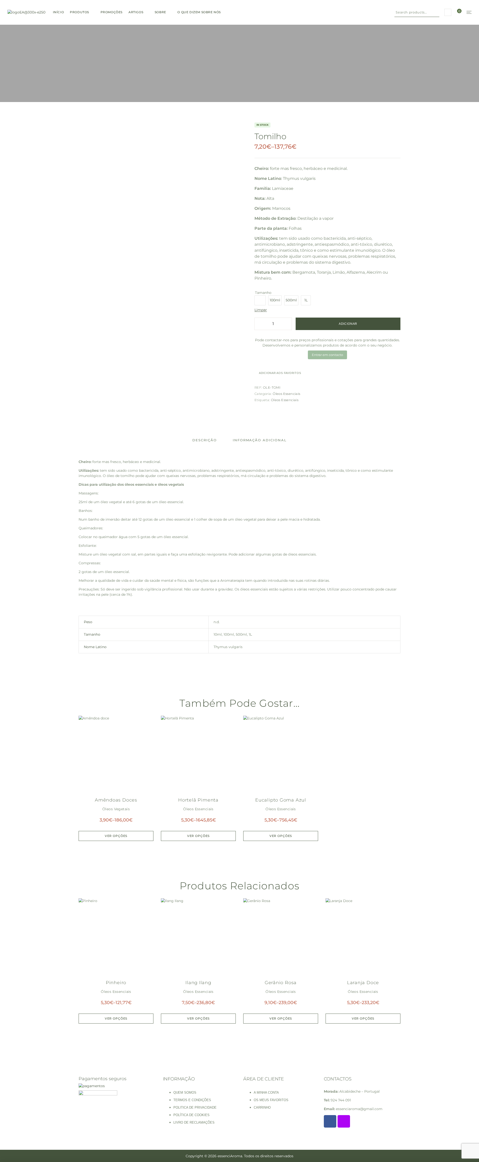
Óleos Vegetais (116, 809)
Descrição (204, 440)
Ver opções (116, 836)
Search (436, 12)
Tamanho (263, 292)
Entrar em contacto (327, 355)
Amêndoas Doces (116, 800)
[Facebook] (330, 1121)
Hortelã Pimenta (198, 800)
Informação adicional (260, 440)
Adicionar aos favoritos (280, 372)
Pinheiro (116, 982)
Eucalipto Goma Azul (280, 800)
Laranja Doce (363, 982)
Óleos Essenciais (286, 394)
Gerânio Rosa (281, 982)
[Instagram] (344, 1121)
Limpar (260, 310)
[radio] (260, 300)
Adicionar (348, 324)
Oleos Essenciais (284, 400)
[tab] (204, 440)
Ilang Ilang (198, 982)
